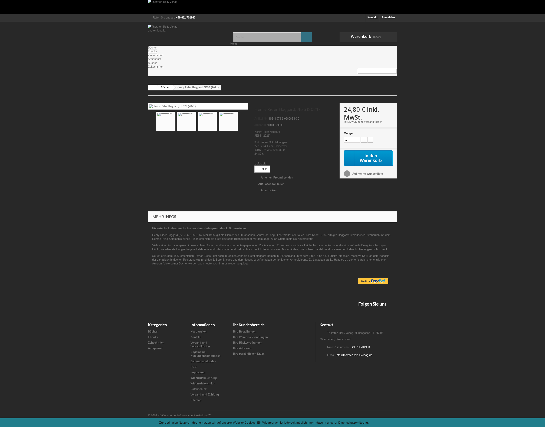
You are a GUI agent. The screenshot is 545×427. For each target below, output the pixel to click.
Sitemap (196, 400)
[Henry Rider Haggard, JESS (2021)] (172, 106)
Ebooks (152, 51)
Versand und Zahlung (205, 394)
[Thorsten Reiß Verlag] (272, 7)
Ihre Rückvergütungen (247, 342)
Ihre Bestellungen (244, 331)
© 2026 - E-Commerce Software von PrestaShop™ (179, 415)
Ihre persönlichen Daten (249, 353)
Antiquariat (154, 59)
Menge (348, 133)
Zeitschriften (155, 55)
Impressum (198, 372)
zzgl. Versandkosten (369, 122)
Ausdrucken (269, 190)
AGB (193, 366)
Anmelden (388, 17)
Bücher (152, 47)
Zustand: (260, 124)
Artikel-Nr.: (261, 118)
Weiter (242, 122)
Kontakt (372, 17)
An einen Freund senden (277, 177)
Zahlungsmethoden (203, 361)
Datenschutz (199, 389)
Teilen (263, 168)
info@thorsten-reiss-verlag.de (354, 355)
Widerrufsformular (203, 383)
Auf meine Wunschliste (367, 173)
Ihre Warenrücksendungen (250, 337)
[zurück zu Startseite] (152, 87)
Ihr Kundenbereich (249, 324)
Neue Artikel (199, 331)
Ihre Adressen (242, 348)
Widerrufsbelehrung (204, 378)
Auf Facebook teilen (271, 184)
